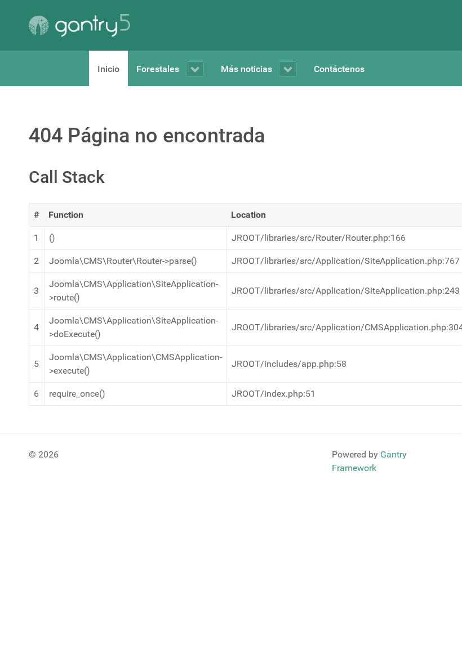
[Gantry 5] (79, 25)
